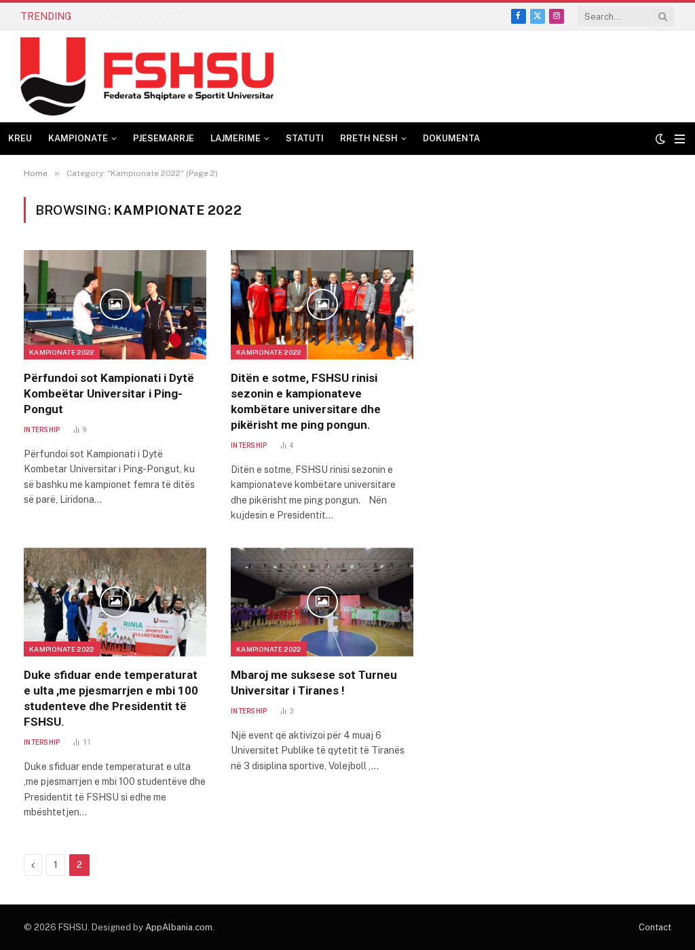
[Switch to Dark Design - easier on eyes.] (660, 138)
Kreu (20, 138)
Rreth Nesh (369, 138)
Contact (655, 927)
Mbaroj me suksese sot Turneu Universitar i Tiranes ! (314, 682)
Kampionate (78, 138)
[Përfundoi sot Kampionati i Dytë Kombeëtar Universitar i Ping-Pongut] (115, 304)
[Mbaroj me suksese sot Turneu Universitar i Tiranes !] (322, 602)
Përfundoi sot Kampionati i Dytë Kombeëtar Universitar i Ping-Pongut (109, 393)
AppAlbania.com (178, 927)
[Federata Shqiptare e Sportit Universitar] (147, 76)
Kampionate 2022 (61, 352)
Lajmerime (235, 138)
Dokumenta (451, 138)
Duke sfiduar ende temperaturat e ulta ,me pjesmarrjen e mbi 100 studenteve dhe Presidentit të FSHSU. (111, 698)
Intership (42, 430)
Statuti (305, 138)
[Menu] (680, 139)
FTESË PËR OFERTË (137, 16)
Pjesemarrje (163, 138)
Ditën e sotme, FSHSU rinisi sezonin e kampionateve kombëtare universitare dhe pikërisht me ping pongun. (306, 401)
